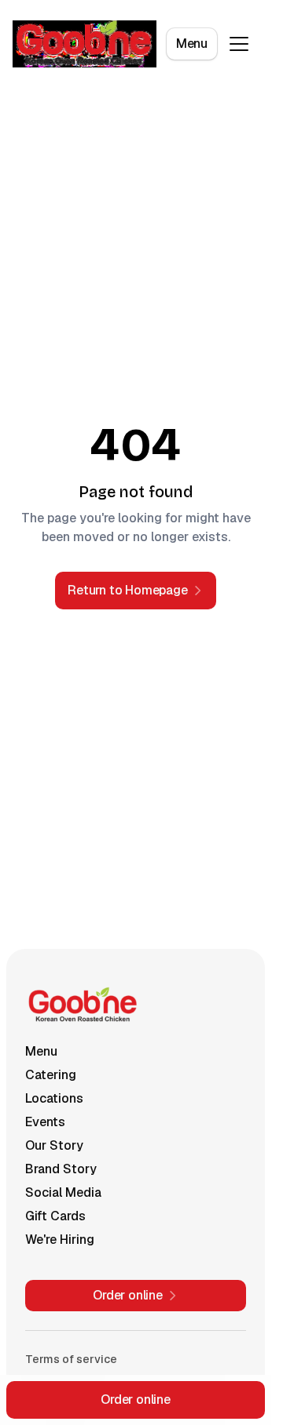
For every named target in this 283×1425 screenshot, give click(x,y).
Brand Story (61, 1169)
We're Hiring (59, 1239)
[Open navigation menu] (239, 44)
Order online (136, 1399)
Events (45, 1122)
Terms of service (71, 1359)
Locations (54, 1098)
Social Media (63, 1192)
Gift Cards (55, 1216)
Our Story (54, 1145)
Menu (192, 43)
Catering (50, 1075)
